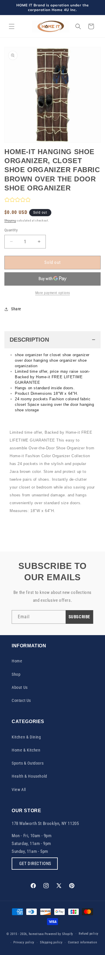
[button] (11, 26)
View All (19, 789)
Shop (16, 674)
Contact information (82, 942)
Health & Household (29, 776)
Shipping (10, 220)
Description (29, 339)
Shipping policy (51, 942)
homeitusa (36, 934)
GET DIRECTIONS (34, 863)
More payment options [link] (52, 293)
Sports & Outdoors (27, 763)
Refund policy (89, 934)
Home (17, 661)
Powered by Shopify (59, 934)
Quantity (11, 230)
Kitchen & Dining (26, 737)
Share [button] (16, 309)
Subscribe (79, 616)
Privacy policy (23, 942)
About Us (20, 687)
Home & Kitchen (26, 750)
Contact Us (21, 700)
